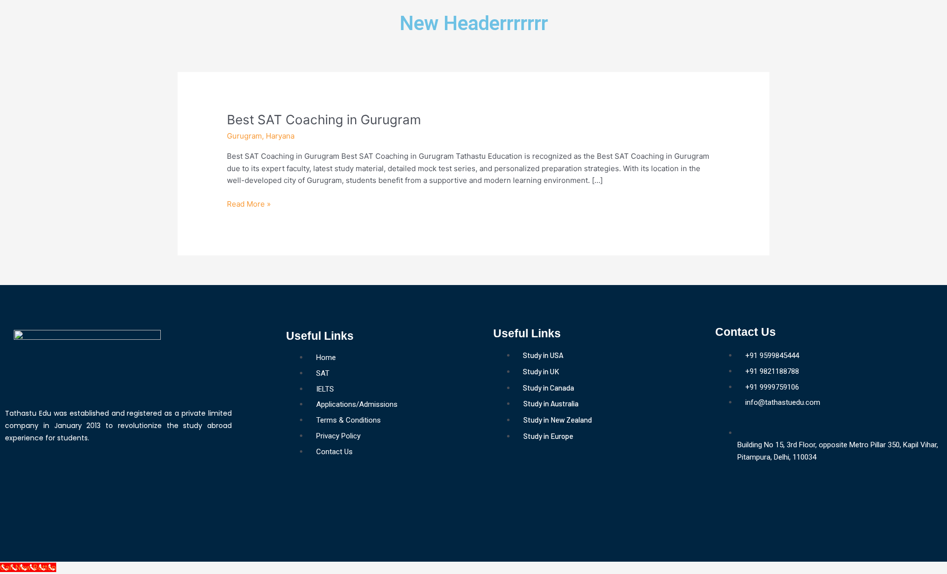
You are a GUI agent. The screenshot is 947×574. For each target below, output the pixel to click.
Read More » (249, 203)
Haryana (280, 136)
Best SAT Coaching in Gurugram (324, 119)
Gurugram (244, 136)
